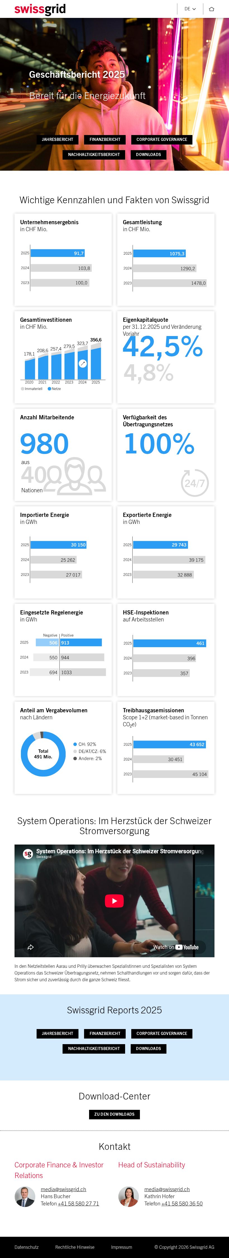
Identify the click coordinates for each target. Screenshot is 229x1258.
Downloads (148, 155)
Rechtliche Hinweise (74, 1247)
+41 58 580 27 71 (78, 1204)
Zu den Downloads (114, 1115)
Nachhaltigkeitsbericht (94, 155)
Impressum (121, 1247)
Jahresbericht (57, 140)
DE (187, 9)
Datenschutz (27, 1247)
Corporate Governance (162, 140)
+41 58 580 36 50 (182, 1204)
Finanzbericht (105, 140)
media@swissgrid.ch (63, 1189)
